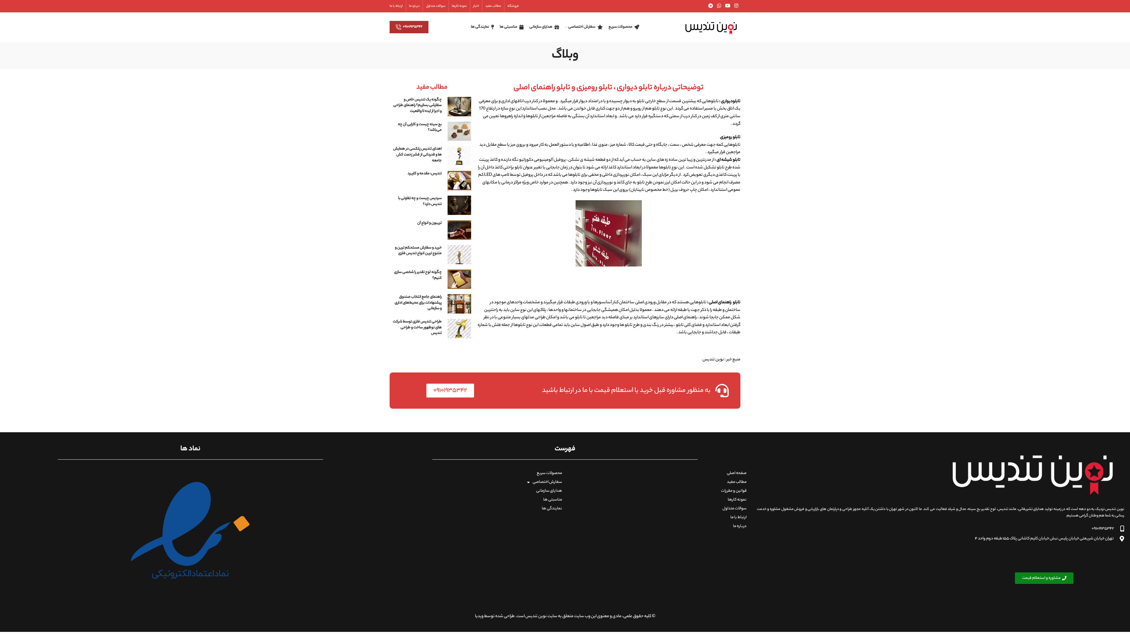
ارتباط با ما (738, 517)
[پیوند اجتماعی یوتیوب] (727, 6)
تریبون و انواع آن (429, 223)
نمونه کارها (737, 499)
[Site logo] (711, 27)
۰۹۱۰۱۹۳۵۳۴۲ (413, 27)
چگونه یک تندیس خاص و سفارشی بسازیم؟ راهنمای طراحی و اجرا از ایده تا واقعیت (417, 105)
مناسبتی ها (552, 499)
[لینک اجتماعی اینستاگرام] (736, 6)
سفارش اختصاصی (547, 482)
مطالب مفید (737, 482)
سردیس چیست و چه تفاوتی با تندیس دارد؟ (420, 201)
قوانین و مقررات (734, 491)
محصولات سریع (549, 473)
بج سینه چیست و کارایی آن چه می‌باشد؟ (420, 127)
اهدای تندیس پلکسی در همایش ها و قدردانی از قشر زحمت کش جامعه (417, 154)
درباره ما (740, 526)
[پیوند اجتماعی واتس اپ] (719, 6)
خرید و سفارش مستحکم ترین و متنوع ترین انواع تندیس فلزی (418, 251)
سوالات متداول (734, 508)
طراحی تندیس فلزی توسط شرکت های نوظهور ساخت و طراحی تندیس (417, 327)
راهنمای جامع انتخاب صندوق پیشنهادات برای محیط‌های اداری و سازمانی (418, 303)
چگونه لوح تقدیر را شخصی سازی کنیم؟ (418, 275)
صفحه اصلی (737, 473)
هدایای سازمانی (549, 491)
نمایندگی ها (552, 508)
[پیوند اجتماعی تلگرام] (711, 6)
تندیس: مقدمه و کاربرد (425, 173)
